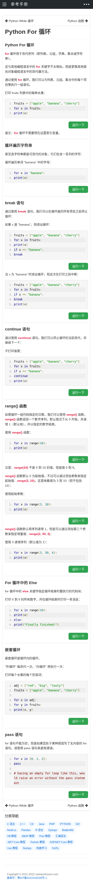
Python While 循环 (21, 21)
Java (41, 824)
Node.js (11, 830)
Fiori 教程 (44, 836)
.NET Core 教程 (16, 842)
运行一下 (78, 125)
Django (52, 830)
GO (78, 824)
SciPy (55, 848)
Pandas (25, 830)
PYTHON (65, 824)
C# (32, 824)
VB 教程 (11, 836)
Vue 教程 (12, 848)
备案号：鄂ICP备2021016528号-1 (27, 877)
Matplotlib (68, 830)
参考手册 (19, 4)
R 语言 (39, 830)
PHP (52, 824)
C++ (22, 824)
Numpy (27, 848)
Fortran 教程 (37, 842)
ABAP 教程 (28, 836)
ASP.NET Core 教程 (61, 842)
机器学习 (41, 848)
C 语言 (11, 824)
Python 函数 (76, 21)
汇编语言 (61, 836)
